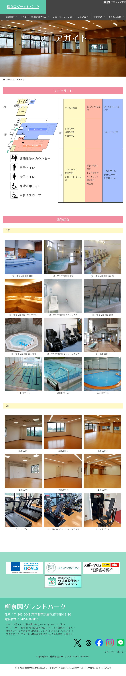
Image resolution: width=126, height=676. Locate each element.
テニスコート (12, 627)
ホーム (9, 624)
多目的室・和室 (37, 627)
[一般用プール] (23, 374)
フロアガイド (83, 17)
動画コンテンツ (39, 631)
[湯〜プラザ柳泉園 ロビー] (23, 257)
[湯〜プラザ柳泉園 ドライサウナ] (23, 296)
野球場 (24, 627)
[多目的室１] (23, 432)
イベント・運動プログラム (33, 17)
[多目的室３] (102, 432)
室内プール (40, 624)
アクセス (98, 17)
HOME (6, 79)
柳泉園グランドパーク (23, 6)
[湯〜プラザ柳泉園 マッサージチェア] (63, 335)
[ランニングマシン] (23, 510)
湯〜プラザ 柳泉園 (24, 624)
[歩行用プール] (63, 374)
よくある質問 (114, 17)
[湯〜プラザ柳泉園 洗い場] (102, 257)
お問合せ (68, 634)
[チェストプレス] (102, 510)
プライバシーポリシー (115, 652)
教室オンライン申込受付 (18, 631)
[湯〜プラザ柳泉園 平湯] (63, 257)
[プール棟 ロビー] (102, 335)
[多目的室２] (63, 432)
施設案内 (10, 17)
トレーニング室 (55, 624)
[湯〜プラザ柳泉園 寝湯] (102, 296)
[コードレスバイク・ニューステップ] (63, 510)
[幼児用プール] (102, 374)
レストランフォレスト (63, 17)
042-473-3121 (29, 619)
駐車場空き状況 (39, 634)
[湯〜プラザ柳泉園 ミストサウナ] (63, 296)
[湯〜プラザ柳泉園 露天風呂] (23, 335)
